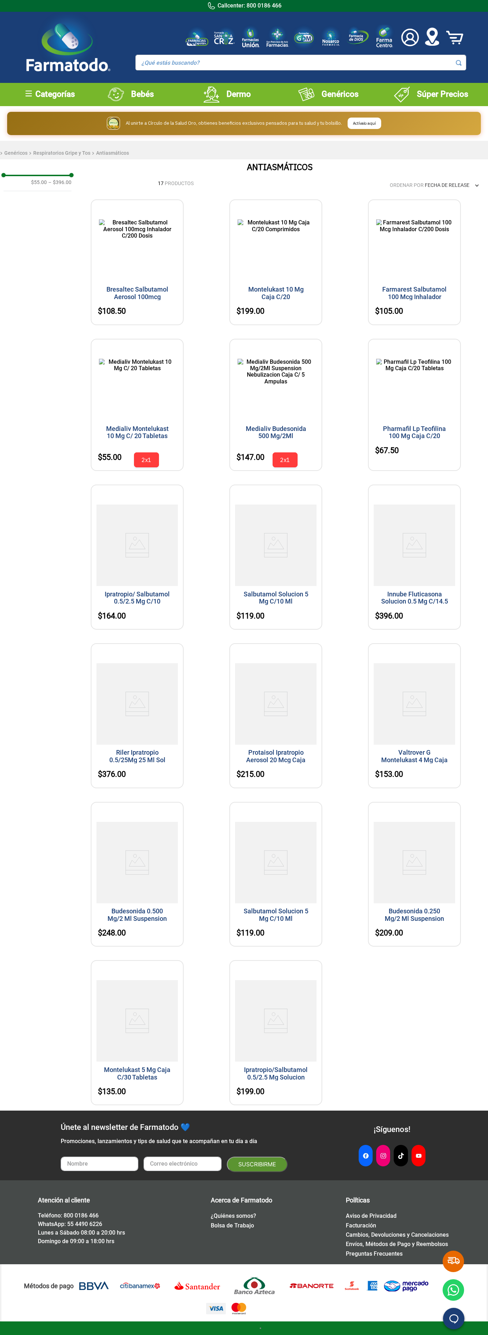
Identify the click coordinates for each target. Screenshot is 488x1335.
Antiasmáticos (112, 153)
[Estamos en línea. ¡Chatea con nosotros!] (453, 1318)
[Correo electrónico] (182, 1164)
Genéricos (16, 153)
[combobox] (300, 62)
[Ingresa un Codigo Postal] (432, 37)
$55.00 (39, 182)
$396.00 (59, 182)
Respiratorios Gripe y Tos (61, 153)
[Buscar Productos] (458, 63)
